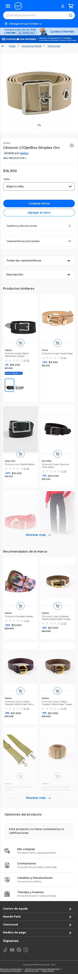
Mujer (12, 46)
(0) (27, 360)
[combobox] (39, 186)
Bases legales (48, 971)
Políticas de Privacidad (10, 971)
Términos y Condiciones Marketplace (42, 969)
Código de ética (31, 971)
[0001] (9, 385)
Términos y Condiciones (11, 969)
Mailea (24, 153)
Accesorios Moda (31, 46)
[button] (39, 24)
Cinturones (54, 46)
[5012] (19, 385)
